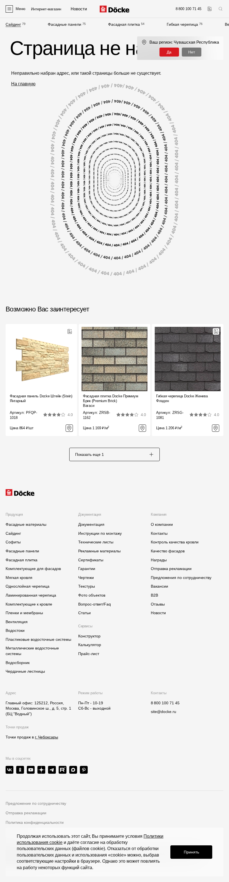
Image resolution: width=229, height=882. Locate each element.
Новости (158, 613)
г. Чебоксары (46, 737)
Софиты (13, 542)
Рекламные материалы (99, 551)
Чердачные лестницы (25, 671)
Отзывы (158, 604)
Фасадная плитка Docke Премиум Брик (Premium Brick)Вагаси (110, 401)
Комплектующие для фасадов (33, 568)
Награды (159, 560)
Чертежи (86, 577)
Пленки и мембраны (24, 613)
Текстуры (86, 586)
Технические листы (95, 542)
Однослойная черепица (27, 586)
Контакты (159, 533)
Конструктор (89, 636)
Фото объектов (91, 595)
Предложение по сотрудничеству (36, 803)
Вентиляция (17, 622)
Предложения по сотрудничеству (181, 577)
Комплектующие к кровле (29, 604)
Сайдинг (13, 24)
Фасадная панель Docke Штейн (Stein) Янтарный (41, 398)
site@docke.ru (163, 711)
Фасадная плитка (124, 24)
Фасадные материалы (26, 524)
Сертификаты (90, 560)
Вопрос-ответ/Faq (94, 604)
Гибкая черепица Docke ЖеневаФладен (182, 398)
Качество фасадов (168, 551)
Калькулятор (89, 644)
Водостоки (15, 630)
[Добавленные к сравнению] (209, 8)
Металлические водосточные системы (32, 651)
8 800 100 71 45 (165, 703)
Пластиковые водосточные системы (38, 639)
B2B (154, 595)
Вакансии (159, 586)
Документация (91, 524)
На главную (23, 83)
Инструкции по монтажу (100, 533)
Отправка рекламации (171, 568)
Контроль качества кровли (175, 542)
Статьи (84, 613)
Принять (191, 852)
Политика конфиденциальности (35, 822)
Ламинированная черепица (31, 595)
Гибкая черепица (182, 24)
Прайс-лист (88, 653)
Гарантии (86, 568)
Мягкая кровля (19, 577)
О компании (162, 524)
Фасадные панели (64, 24)
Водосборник (18, 662)
